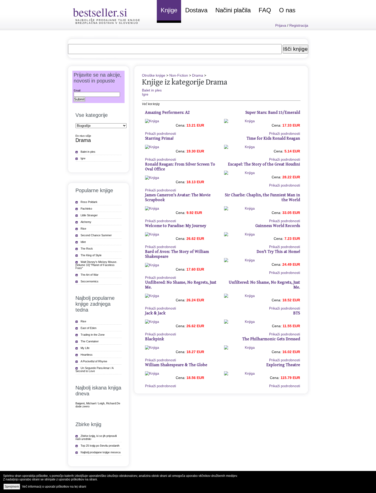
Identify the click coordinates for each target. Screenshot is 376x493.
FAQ (265, 10)
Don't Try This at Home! (278, 251)
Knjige (169, 10)
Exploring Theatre (283, 365)
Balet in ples (152, 90)
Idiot (83, 241)
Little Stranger (89, 215)
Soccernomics (89, 281)
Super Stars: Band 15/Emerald (272, 112)
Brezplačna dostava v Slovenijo (106, 23)
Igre (145, 94)
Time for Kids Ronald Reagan (273, 138)
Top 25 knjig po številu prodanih (100, 445)
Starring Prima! (159, 138)
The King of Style (91, 255)
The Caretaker (90, 341)
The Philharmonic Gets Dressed (271, 339)
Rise (83, 228)
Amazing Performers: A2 (167, 112)
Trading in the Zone (93, 334)
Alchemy (86, 221)
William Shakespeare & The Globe (176, 365)
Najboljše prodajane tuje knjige (107, 20)
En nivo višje (83, 135)
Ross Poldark (89, 201)
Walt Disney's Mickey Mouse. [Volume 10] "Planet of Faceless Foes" (96, 265)
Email (77, 90)
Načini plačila (233, 10)
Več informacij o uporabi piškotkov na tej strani (54, 486)
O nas (287, 10)
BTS (296, 313)
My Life (85, 348)
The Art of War (89, 274)
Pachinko (86, 208)
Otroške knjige (153, 75)
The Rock (87, 248)
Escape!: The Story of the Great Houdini (264, 164)
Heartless (87, 354)
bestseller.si (100, 12)
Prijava (280, 25)
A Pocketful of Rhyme (94, 361)
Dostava (196, 10)
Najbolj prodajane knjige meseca (100, 452)
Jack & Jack (155, 313)
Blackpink (154, 339)
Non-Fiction (178, 75)
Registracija (298, 25)
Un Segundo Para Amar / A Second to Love (94, 369)
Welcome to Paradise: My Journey (175, 225)
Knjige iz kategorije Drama (184, 82)
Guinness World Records (277, 225)
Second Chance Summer (96, 235)
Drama (197, 75)
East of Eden (88, 328)
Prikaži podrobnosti (160, 133)
